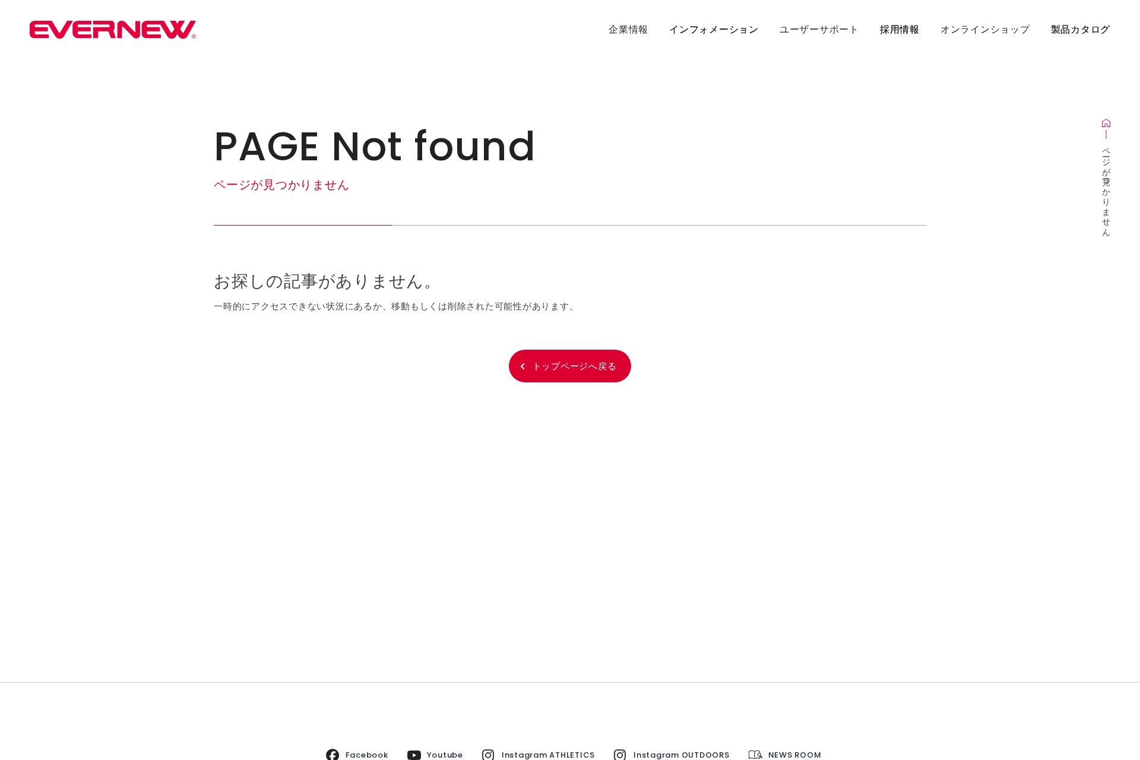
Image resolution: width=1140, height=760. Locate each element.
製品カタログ (1081, 29)
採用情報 (900, 29)
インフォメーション (714, 29)
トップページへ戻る (575, 366)
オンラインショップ (985, 29)
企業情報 (628, 29)
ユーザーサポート (819, 29)
